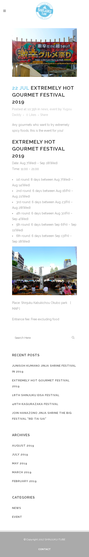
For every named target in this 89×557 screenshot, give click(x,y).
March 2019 (22, 472)
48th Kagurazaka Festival (35, 404)
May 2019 (19, 463)
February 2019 (24, 481)
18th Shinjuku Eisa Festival (35, 395)
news (44, 109)
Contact (44, 549)
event (53, 109)
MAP (15, 308)
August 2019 (23, 445)
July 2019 (20, 454)
